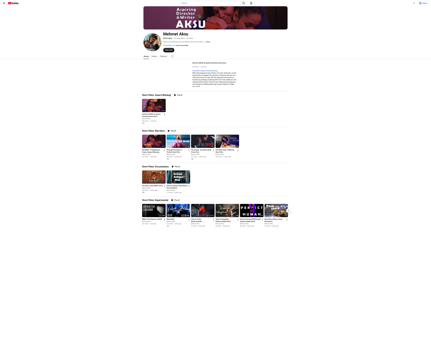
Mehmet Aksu (146, 119)
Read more (196, 86)
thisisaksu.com (170, 45)
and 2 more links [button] (182, 45)
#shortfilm (196, 71)
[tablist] (215, 56)
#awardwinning (212, 71)
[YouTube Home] (13, 3)
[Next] (288, 210)
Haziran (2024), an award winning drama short (209, 63)
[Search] (243, 3)
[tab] (146, 56)
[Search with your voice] (251, 3)
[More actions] (164, 114)
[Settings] (414, 3)
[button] (196, 86)
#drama (203, 71)
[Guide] (4, 3)
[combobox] (211, 3)
